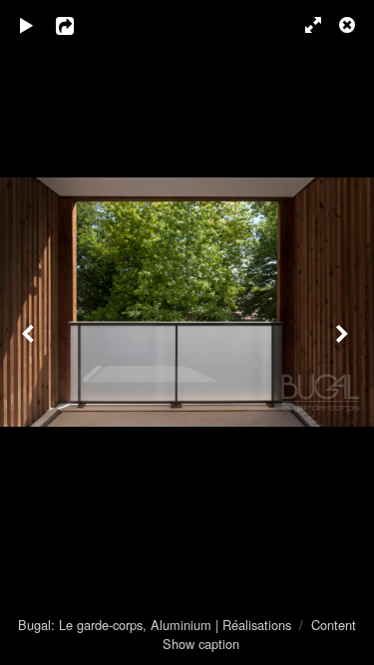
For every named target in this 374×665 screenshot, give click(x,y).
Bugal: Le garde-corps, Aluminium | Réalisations (154, 624)
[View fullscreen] (304, 25)
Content (333, 624)
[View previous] (30, 332)
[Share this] (79, 25)
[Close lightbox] (349, 25)
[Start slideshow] (27, 25)
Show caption (201, 643)
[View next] (344, 332)
